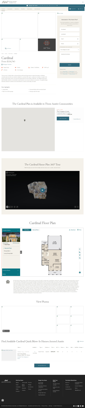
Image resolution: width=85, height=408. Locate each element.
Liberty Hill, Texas (61, 112)
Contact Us (67, 386)
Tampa (29, 389)
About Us (67, 382)
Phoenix (30, 382)
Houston (18, 391)
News (76, 388)
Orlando (23, 390)
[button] (25, 120)
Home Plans (10, 53)
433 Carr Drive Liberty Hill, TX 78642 (23, 354)
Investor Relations (79, 385)
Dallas (17, 389)
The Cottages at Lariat (63, 111)
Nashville (24, 388)
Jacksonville (24, 382)
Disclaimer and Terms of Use (34, 405)
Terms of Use (71, 71)
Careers (67, 384)
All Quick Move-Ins (42, 365)
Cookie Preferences (57, 405)
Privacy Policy (65, 71)
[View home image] (63, 310)
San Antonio (30, 386)
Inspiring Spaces (41, 394)
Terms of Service (72, 73)
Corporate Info (68, 389)
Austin (6, 53)
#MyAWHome (78, 390)
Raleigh (29, 384)
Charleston (18, 386)
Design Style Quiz (42, 392)
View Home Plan (62, 118)
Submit (69, 65)
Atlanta (17, 382)
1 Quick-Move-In (76, 119)
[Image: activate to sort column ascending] (8, 348)
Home (2, 53)
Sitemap (50, 405)
